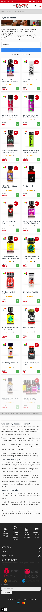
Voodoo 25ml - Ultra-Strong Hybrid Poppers (10, 399)
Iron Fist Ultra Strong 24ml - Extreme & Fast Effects (10, 116)
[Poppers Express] (21, 6)
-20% (36, 97)
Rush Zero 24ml (28, 186)
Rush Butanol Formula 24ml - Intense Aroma (10, 328)
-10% (36, 309)
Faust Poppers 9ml (29, 327)
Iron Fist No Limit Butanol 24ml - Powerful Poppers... (31, 116)
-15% (15, 97)
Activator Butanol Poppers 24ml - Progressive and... (31, 151)
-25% (15, 62)
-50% (36, 380)
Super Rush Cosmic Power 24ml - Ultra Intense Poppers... (10, 151)
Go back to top (34, 413)
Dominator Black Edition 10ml (9, 222)
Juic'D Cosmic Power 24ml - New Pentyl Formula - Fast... (31, 222)
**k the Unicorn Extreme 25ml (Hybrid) (9, 186)
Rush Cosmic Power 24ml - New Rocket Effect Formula (10, 257)
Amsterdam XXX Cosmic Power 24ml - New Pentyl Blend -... (10, 80)
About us (6, 547)
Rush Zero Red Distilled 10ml (9, 293)
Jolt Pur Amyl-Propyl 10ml (31, 292)
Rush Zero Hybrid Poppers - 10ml (31, 363)
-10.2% (36, 62)
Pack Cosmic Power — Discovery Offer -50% (30, 399)
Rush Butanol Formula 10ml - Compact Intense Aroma (31, 257)
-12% (15, 168)
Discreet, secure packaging (16, 532)
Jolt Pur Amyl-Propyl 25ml (10, 363)
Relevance (21, 44)
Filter (21, 50)
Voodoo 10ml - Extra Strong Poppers (31, 80)
